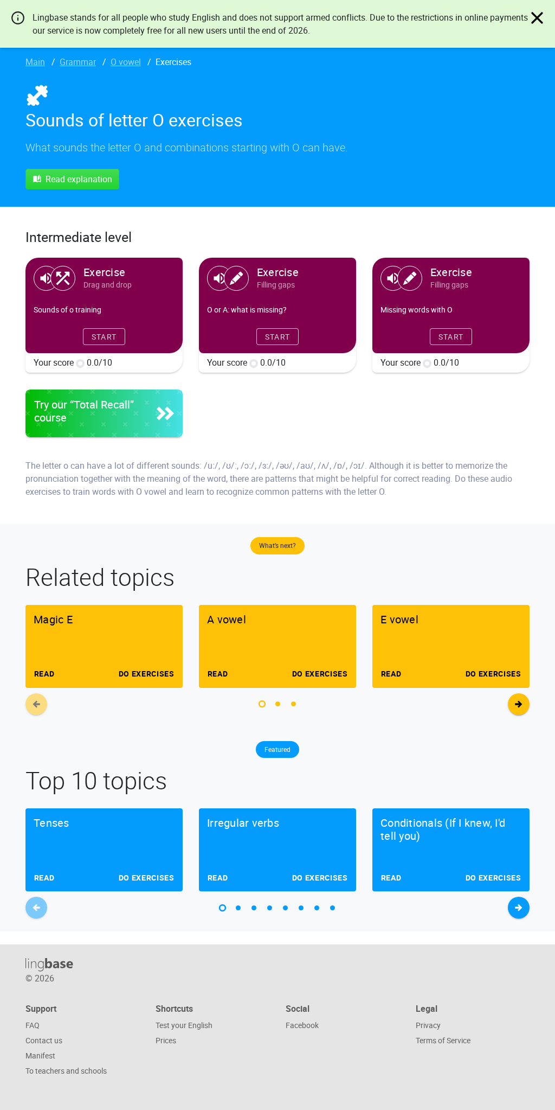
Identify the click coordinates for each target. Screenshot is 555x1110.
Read (44, 673)
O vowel (126, 62)
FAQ (32, 1025)
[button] (262, 704)
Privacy (428, 1025)
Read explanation (79, 179)
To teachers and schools (66, 1071)
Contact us (43, 1040)
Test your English (184, 1025)
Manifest (40, 1055)
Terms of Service (443, 1040)
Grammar (78, 62)
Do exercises (147, 673)
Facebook (302, 1025)
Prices (166, 1040)
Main (35, 62)
